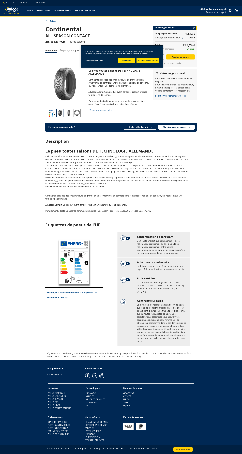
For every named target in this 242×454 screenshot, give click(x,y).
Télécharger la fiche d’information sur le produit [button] (69, 292)
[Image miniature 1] (51, 113)
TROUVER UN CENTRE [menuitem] (84, 10)
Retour (53, 21)
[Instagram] (101, 375)
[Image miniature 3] (68, 113)
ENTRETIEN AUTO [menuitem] (62, 10)
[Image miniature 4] (77, 113)
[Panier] (236, 10)
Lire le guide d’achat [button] (138, 127)
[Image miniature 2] (60, 113)
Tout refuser (126, 60)
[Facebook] (87, 375)
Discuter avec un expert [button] (174, 127)
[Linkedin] (94, 375)
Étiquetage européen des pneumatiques (79, 50)
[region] (122, 56)
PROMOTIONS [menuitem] (43, 10)
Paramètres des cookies (94, 60)
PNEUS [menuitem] (30, 10)
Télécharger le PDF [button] (54, 297)
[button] (183, 37)
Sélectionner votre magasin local (170, 95)
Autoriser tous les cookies (148, 60)
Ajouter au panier (180, 57)
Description (51, 50)
